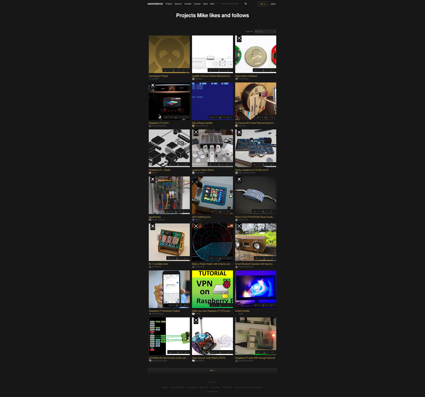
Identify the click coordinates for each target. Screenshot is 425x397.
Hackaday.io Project (158, 75)
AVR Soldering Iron (201, 216)
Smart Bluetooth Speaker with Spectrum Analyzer (259, 263)
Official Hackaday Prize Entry (152, 85)
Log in (273, 3)
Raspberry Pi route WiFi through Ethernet (255, 357)
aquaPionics (155, 216)
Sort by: (249, 32)
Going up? (213, 382)
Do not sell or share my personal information (248, 387)
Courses (197, 3)
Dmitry (197, 313)
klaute (240, 313)
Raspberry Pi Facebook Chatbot (164, 310)
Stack (205, 3)
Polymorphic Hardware (246, 75)
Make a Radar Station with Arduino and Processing (216, 263)
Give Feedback (192, 387)
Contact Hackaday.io (177, 387)
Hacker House (157, 313)
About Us (165, 387)
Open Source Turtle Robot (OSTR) (208, 357)
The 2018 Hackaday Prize (196, 320)
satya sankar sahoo (159, 360)
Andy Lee (242, 125)
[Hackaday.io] (155, 4)
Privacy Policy (215, 387)
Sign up (263, 3)
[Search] (246, 4)
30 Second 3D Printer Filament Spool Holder (256, 122)
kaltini (154, 172)
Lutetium (155, 78)
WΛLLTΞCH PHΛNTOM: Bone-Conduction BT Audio (261, 216)
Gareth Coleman (158, 219)
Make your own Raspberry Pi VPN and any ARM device (219, 310)
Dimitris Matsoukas (245, 360)
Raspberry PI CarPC (159, 122)
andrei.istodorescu (159, 125)
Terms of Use (203, 387)
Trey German (243, 78)
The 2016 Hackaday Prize (239, 38)
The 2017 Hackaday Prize (239, 226)
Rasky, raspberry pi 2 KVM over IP (251, 169)
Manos (198, 219)
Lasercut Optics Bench (203, 169)
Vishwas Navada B (245, 266)
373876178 (199, 266)
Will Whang (156, 266)
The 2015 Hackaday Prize (239, 132)
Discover (178, 3)
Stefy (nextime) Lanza (246, 172)
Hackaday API (227, 387)
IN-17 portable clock (158, 263)
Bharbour (199, 78)
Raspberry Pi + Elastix (159, 169)
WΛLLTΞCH (243, 219)
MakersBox (199, 360)
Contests (187, 3)
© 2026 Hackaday (212, 392)
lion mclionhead (201, 125)
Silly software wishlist (202, 122)
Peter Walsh (200, 172)
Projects (169, 3)
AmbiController (242, 310)
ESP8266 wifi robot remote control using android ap (173, 357)
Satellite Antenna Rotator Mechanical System (214, 75)
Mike (202, 15)
